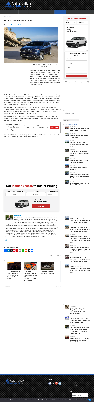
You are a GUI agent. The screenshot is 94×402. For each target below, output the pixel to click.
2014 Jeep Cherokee (45, 255)
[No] (92, 400)
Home (6, 12)
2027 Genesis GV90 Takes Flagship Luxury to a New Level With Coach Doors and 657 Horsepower (79, 310)
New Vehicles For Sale (34, 12)
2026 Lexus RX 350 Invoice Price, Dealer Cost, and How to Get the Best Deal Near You (80, 229)
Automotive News (13, 12)
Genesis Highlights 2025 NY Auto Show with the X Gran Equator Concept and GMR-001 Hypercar (30, 276)
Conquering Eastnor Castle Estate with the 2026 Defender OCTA (79, 153)
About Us (74, 380)
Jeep (25, 25)
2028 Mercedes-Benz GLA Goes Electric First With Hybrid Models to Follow (80, 340)
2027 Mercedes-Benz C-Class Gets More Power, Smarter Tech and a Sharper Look (80, 320)
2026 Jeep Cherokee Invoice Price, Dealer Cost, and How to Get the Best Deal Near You (80, 220)
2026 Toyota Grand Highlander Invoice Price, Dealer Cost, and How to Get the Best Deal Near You (80, 250)
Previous (7, 271)
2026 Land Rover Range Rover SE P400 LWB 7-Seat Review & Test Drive (79, 176)
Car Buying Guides (23, 12)
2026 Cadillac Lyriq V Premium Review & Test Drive (79, 161)
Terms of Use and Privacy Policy (79, 382)
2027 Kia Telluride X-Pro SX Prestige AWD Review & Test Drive (79, 144)
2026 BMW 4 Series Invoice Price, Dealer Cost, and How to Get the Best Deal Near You (80, 260)
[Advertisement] (61, 5)
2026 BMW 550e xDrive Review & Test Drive (80, 136)
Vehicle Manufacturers (60, 12)
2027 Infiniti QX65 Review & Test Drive (78, 168)
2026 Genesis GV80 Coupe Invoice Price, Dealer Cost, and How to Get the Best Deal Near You (80, 239)
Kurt (51, 255)
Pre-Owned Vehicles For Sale (47, 12)
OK (89, 399)
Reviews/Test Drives (71, 12)
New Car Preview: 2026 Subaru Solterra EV (47, 273)
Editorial (20, 25)
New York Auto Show (56, 255)
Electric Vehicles (81, 12)
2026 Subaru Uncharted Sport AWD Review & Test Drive (79, 129)
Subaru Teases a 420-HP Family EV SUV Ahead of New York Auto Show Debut (13, 275)
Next (58, 271)
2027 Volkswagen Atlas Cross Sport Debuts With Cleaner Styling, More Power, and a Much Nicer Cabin (79, 330)
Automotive (14, 25)
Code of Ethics (75, 388)
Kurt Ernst (9, 22)
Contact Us (75, 385)
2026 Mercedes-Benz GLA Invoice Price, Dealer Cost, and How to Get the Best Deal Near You (80, 269)
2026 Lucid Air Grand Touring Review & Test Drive (79, 184)
